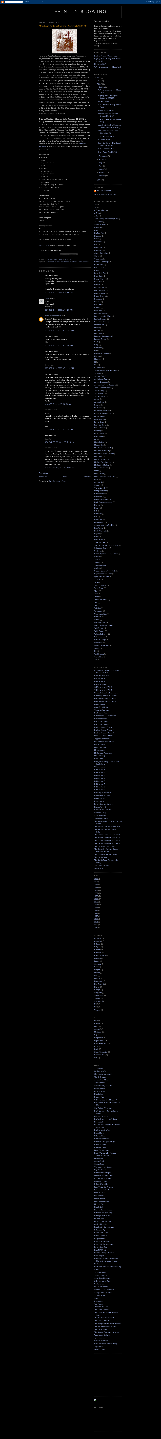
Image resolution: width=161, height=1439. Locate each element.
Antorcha (97, 227)
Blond (96, 239)
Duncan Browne (100, 296)
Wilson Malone (99, 637)
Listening (97, 431)
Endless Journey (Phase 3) (104, 733)
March (101, 169)
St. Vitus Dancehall (101, 1287)
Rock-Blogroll (99, 1256)
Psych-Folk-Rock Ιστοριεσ (103, 1244)
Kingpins (97, 405)
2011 (99, 81)
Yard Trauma (99, 654)
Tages (96, 582)
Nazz (96, 479)
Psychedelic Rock (101, 1043)
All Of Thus (98, 222)
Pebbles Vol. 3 (99, 775)
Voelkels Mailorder (101, 1341)
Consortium (98, 259)
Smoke (96, 559)
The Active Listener (101, 1310)
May (101, 163)
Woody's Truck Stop (101, 645)
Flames (97, 328)
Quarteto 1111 (99, 522)
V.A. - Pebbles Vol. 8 (106, 136)
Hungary (97, 970)
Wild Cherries (99, 628)
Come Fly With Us (101, 707)
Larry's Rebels (99, 416)
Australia (97, 941)
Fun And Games (100, 339)
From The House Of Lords (103, 736)
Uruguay (97, 1010)
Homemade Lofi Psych (102, 1173)
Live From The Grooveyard (104, 742)
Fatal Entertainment (101, 1150)
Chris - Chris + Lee (101, 253)
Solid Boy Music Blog (102, 1281)
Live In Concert (99, 744)
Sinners (97, 557)
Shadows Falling (100, 813)
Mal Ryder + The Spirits (103, 448)
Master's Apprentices (102, 459)
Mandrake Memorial (101, 451)
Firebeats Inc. (99, 325)
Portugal (97, 990)
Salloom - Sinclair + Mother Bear (106, 545)
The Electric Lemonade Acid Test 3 (107, 840)
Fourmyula (98, 333)
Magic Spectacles (100, 747)
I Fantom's (98, 359)
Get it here (44, 245)
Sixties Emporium (100, 1275)
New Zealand (99, 984)
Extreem (97, 307)
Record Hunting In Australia (104, 1253)
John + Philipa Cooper (102, 388)
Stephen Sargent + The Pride (105, 571)
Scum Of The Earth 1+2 (103, 810)
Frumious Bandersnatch (103, 336)
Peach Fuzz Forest (101, 1233)
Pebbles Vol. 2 (99, 773)
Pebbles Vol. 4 (99, 778)
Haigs (96, 345)
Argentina (97, 938)
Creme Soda (98, 265)
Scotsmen (98, 551)
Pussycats (98, 519)
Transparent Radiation (102, 1335)
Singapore (98, 993)
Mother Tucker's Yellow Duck (104, 476)
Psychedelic (83, 261)
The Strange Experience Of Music (106, 1332)
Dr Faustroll (98, 1122)
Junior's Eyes (99, 402)
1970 (96, 902)
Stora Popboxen (100, 816)
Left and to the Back (101, 1190)
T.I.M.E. (97, 580)
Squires (97, 568)
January (102, 176)
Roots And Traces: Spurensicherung (107, 1267)
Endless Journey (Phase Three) (105, 56)
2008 (99, 84)
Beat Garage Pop (100, 1088)
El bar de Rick (99, 1136)
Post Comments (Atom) (57, 481)
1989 (96, 928)
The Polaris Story (100, 857)
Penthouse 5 (99, 496)
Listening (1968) (100, 64)
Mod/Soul (97, 1032)
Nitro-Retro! (98, 1207)
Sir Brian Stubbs (100, 1272)
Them (96, 591)
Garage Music (99, 1161)
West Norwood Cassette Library (105, 1344)
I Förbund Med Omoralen (103, 1175)
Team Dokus (99, 588)
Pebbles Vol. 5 (99, 781)
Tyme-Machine (99, 1338)
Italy (95, 975)
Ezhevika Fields (100, 1147)
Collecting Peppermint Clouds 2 (105, 698)
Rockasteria (98, 1264)
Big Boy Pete (99, 233)
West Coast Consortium (103, 625)
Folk (95, 1026)
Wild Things (98, 868)
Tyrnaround (98, 611)
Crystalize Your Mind (101, 710)
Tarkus (47, 298)
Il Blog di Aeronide (101, 1184)
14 (95, 207)
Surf (95, 1058)
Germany (97, 964)
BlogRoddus (98, 1094)
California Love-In (100, 684)
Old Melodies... (99, 1218)
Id (95, 362)
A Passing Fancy (100, 210)
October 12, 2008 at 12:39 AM (59, 330)
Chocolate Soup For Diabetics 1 (105, 693)
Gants (96, 342)
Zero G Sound (99, 1349)
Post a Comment (45, 473)
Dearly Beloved (99, 279)
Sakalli (96, 1270)
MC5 (96, 439)
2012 (99, 78)
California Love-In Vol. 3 (103, 690)
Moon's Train (99, 474)
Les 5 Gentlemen (100, 425)
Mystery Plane (99, 1204)
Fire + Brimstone (100, 322)
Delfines (97, 285)
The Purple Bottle (100, 1329)
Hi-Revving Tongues (101, 353)
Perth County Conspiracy (103, 502)
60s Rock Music (100, 1077)
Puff (95, 517)
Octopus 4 (98, 482)
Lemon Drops (99, 422)
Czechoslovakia (100, 955)
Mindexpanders (99, 750)
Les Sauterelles (100, 428)
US (95, 1007)
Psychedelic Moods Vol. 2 (103, 804)
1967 (96, 893)
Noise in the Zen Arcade (103, 1210)
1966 (96, 890)
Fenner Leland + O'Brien (103, 316)
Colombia (97, 953)
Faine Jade (98, 310)
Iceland (97, 973)
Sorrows (97, 562)
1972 (96, 908)
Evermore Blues (100, 1144)
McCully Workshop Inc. (102, 462)
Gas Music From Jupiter (103, 1167)
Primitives (98, 514)
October (102, 87)
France (96, 961)
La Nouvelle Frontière (102, 411)
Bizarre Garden (99, 1091)
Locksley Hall (99, 433)
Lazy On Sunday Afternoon (104, 1187)
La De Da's (98, 408)
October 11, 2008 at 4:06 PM (59, 292)
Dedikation (98, 282)
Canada (97, 950)
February (102, 172)
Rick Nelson (98, 528)
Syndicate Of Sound (101, 577)
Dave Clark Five (100, 273)
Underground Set (100, 614)
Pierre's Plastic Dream (102, 796)
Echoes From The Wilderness (105, 716)
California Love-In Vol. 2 (103, 687)
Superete (97, 1298)
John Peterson (99, 393)
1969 (52, 261)
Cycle (96, 270)
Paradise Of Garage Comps (104, 1227)
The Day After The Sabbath (104, 1318)
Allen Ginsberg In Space (103, 1085)
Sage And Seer (99, 542)
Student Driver (99, 1295)
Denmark (97, 958)
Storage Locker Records (103, 1293)
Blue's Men (98, 242)
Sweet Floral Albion (101, 818)
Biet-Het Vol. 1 (99, 678)
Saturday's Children (101, 548)
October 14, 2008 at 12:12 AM (59, 368)
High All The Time (100, 1170)
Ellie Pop (97, 305)
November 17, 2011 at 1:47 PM (59, 468)
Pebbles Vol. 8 (99, 790)
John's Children (99, 396)
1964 (96, 885)
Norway (97, 987)
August (102, 159)
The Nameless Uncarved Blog (105, 1326)
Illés (95, 365)
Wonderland (98, 642)
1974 (96, 913)
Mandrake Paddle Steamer (66, 261)
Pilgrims (97, 505)
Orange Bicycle (100, 488)
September (103, 156)
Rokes (96, 537)
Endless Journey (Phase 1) (104, 727)
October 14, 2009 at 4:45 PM (59, 430)
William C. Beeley (100, 634)
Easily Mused (99, 1133)
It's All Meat (98, 368)
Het (95, 351)
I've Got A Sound (100, 1181)
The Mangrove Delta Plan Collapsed (107, 1324)
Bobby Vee (98, 247)
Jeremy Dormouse (101, 382)
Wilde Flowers (99, 631)
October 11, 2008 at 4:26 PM (59, 310)
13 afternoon (98, 1068)
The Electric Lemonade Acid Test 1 (107, 835)
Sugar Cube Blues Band (103, 574)
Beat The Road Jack (101, 676)
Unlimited (97, 617)
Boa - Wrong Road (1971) (107, 152)
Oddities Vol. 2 (99, 767)
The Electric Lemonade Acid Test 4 (107, 843)
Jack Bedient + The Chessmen (105, 371)
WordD (96, 648)
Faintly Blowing (80, 11)
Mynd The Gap (99, 756)
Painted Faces (99, 494)
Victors (96, 620)
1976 (96, 919)
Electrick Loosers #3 (101, 724)
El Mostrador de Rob (101, 1139)
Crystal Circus (99, 267)
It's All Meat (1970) (105, 140)
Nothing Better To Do (102, 1216)
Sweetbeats (98, 1301)
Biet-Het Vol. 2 (99, 681)
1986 (96, 925)
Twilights (97, 608)
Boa (95, 245)
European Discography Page (104, 1141)
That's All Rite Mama (101, 1307)
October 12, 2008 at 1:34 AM (59, 345)
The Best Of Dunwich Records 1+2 (107, 827)
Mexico (97, 978)
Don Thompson (99, 290)
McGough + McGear (101, 465)
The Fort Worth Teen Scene (104, 846)
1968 (47, 261)
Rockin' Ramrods (100, 531)
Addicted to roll (99, 1083)
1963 (96, 882)
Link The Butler (99, 1195)
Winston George (100, 640)
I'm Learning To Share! (102, 1178)
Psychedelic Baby (101, 1247)
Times (96, 597)
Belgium (97, 944)
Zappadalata (98, 1347)
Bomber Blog (99, 1097)
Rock (96, 1049)
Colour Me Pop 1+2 (101, 704)
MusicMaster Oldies (101, 1201)
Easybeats (98, 299)
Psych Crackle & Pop (102, 1241)
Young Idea (98, 657)
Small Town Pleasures (102, 1278)
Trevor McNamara (100, 600)
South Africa (98, 996)
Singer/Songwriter (100, 1052)
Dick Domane (99, 287)
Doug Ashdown (99, 293)
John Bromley (99, 391)
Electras (97, 302)
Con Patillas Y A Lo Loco (103, 1108)
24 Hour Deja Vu (100, 1071)
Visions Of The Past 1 (102, 865)
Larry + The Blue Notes (102, 413)
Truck (96, 605)
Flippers (97, 330)
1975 (96, 916)
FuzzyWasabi (99, 1158)
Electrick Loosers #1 (101, 719)
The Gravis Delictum (101, 1321)
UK (40, 263)
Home (65, 477)
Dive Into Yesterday (101, 1116)
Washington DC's (100, 622)
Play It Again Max (100, 1236)
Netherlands (98, 981)
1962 (96, 879)
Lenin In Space (99, 1193)
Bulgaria (97, 947)
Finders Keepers (100, 319)
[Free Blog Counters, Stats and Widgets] (95, 1400)
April (101, 166)
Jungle (96, 399)
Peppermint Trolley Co (102, 499)
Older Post (87, 477)
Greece (97, 967)
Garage (97, 1029)
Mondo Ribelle (99, 1198)
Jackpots (97, 373)
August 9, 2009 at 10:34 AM (58, 404)
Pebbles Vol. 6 (99, 784)
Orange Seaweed (100, 491)
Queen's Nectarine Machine (104, 525)
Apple (96, 230)
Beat (96, 1020)
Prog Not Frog (99, 1239)
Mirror (96, 471)
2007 (99, 180)
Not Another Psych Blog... (103, 1213)
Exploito (97, 1023)
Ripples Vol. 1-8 (100, 807)
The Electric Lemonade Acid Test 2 (107, 838)
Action (96, 216)
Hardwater (98, 348)
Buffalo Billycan (104, 190)
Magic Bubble (99, 442)
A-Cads (97, 213)
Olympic (97, 485)
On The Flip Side (100, 1224)
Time (96, 594)
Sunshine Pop (99, 1055)
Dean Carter (98, 276)
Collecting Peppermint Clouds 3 (105, 701)
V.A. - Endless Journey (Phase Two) (107, 67)
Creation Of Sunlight (101, 262)
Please (96, 508)
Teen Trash (98, 1304)
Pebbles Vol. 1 (99, 770)
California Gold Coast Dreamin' (105, 1100)
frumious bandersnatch (53, 316)
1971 (96, 905)
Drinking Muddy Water (102, 1130)
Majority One (99, 445)
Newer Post (43, 477)
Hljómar (97, 356)
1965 (96, 888)
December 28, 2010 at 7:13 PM (59, 442)
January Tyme (99, 376)
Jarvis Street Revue (101, 379)
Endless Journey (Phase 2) (104, 730)
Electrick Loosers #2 (101, 721)
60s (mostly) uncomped (102, 1074)
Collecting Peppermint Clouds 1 (105, 696)
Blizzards (97, 236)
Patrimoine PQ (99, 1230)
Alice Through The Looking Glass (106, 219)
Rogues (97, 534)
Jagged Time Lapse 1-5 (102, 739)
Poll (95, 511)
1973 (96, 910)
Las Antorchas (99, 419)
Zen (95, 660)
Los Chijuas (98, 436)
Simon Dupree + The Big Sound (105, 554)
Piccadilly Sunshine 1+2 (103, 793)
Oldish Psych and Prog (102, 1221)
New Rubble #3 (99, 759)
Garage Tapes (99, 1164)
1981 (96, 922)
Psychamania (99, 801)
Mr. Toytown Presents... (103, 753)
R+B (96, 1046)
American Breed (100, 225)
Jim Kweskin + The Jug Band (105, 385)
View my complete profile (105, 194)
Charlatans (98, 250)
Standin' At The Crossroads (104, 1290)
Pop (95, 1035)
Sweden (97, 998)
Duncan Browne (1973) (106, 110)
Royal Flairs (98, 539)
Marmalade (98, 456)
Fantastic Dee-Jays (101, 313)
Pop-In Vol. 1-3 (99, 798)
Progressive (98, 1038)
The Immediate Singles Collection (106, 854)
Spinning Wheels (100, 565)
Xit (95, 651)
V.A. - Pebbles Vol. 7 (106, 149)
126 (95, 204)
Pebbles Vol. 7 (99, 787)
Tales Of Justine (100, 585)
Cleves (96, 256)
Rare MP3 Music (100, 1250)
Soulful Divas (99, 1284)
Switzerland (98, 1001)
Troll (95, 602)
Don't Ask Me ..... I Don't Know (105, 1119)
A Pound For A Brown (102, 1080)
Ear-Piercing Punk (101, 713)
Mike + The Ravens (101, 468)
